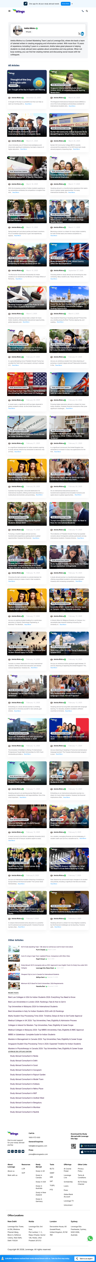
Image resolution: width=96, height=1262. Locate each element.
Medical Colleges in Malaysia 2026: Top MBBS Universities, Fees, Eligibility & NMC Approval (46, 1030)
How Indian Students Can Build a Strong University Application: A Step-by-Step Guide (25, 176)
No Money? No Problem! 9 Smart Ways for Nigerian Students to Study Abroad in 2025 (66, 911)
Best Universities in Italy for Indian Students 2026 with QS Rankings (36, 1011)
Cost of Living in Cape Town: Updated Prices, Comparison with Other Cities (45, 956)
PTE (51, 1190)
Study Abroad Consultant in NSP (23, 1093)
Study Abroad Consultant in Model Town (26, 1079)
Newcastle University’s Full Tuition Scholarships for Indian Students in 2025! (68, 349)
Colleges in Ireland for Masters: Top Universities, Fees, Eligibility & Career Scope (40, 1025)
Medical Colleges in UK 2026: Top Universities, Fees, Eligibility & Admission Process (42, 1020)
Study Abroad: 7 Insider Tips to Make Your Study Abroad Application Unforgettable (69, 565)
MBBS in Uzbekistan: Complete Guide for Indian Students (31, 1034)
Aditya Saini (40, 977)
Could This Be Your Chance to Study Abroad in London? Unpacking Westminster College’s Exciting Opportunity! (68, 306)
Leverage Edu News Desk (45, 968)
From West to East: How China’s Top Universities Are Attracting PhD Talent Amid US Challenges (26, 392)
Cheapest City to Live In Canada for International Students (40, 974)
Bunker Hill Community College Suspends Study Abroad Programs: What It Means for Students (68, 133)
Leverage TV (69, 1201)
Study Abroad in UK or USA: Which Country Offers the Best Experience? (67, 262)
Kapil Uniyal (40, 959)
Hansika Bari (40, 986)
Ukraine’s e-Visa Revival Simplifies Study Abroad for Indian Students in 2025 (26, 435)
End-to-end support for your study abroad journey (16, 1142)
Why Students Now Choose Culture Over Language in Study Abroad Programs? (65, 694)
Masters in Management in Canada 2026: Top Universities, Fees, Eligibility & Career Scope (45, 1039)
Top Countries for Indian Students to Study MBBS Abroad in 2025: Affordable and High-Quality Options (67, 220)
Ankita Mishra (17, 98)
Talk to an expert (85, 1259)
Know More (65, 4)
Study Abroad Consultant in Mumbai (25, 1107)
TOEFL (52, 1185)
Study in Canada (39, 1176)
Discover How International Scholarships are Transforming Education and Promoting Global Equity (26, 911)
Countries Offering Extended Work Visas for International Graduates (67, 176)
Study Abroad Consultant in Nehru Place (26, 1089)
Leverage (29, 1249)
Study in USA (41, 1182)
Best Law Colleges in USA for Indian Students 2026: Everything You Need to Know (41, 997)
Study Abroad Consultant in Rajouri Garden (28, 1075)
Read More (28, 104)
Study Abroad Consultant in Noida (24, 1056)
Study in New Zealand (41, 1193)
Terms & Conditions (82, 1176)
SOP (23, 1173)
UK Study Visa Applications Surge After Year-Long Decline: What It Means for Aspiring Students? (67, 436)
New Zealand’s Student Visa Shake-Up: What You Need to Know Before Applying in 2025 (67, 867)
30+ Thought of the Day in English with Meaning (26, 90)
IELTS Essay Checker (82, 1183)
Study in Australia (39, 1187)
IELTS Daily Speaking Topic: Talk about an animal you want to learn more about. (47, 947)
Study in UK (40, 1171)
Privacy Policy (81, 1170)
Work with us (12, 1175)
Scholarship (68, 1182)
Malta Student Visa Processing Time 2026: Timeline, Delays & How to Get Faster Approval (45, 1016)
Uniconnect (68, 1205)
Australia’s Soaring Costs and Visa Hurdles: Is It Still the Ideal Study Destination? (26, 478)
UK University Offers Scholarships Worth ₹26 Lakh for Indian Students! (67, 392)
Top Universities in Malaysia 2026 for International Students (33, 1006)
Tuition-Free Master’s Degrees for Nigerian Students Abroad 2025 (24, 522)
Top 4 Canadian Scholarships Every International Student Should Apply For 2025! (26, 651)
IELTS (52, 1169)
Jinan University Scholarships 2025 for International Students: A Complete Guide (24, 133)
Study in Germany (39, 1200)
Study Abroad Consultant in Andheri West (27, 1098)
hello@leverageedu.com (38, 1146)
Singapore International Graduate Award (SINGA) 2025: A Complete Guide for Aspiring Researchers (67, 90)
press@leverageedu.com (38, 1154)
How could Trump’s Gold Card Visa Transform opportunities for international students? (25, 349)
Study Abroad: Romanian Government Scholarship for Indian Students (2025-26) (24, 262)
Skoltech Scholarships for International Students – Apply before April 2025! (26, 608)
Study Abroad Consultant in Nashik (24, 1112)
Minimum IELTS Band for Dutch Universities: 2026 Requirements (42, 983)
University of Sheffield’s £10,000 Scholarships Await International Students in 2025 (25, 738)
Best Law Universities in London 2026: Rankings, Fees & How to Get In (37, 1002)
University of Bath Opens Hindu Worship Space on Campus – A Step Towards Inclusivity (68, 608)
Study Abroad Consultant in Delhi (23, 1061)
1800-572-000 (34, 1137)
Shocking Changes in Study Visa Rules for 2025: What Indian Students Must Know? (26, 306)
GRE (51, 1177)
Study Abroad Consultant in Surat (24, 1065)
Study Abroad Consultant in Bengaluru (26, 1103)
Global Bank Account (68, 1195)
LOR (23, 1169)
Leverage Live (67, 1176)
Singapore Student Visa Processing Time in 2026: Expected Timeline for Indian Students (44, 1044)
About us (11, 1171)
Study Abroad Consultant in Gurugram (26, 1070)
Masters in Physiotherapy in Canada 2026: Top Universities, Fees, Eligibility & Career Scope (45, 1048)
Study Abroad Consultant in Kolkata (25, 1084)
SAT (51, 1181)
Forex (66, 1190)
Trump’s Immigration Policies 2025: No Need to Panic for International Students (68, 522)
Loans (66, 1186)
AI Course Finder (67, 1170)
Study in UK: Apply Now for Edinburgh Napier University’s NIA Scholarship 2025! (67, 478)
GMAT (52, 1173)
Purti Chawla (40, 950)
